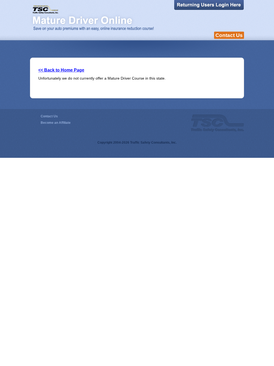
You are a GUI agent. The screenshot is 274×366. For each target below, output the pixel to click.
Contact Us (229, 35)
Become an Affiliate (56, 123)
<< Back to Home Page (61, 70)
